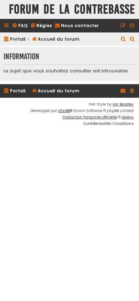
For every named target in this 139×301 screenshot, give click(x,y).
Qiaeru (128, 117)
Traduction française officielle (89, 117)
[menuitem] (19, 26)
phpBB (64, 110)
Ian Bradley (123, 104)
